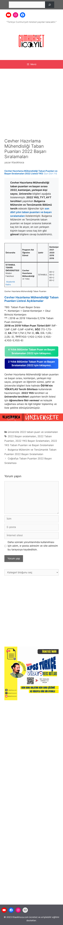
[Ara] (49, 4)
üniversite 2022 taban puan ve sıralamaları (33, 432)
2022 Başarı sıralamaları (22, 436)
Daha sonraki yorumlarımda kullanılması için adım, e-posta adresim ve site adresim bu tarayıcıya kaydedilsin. (33, 546)
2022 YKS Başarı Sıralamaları (32, 440)
